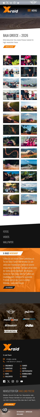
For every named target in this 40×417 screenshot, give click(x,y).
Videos (6, 237)
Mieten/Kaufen (27, 371)
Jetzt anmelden (9, 404)
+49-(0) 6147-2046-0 (14, 361)
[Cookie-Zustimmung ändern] (4, 409)
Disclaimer (20, 414)
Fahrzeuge (9, 368)
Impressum (29, 412)
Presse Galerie (9, 47)
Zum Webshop (9, 287)
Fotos (6, 231)
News (7, 374)
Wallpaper (8, 242)
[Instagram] (13, 381)
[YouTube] (22, 381)
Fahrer (24, 365)
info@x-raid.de (11, 359)
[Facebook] (4, 381)
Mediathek (8, 371)
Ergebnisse (9, 365)
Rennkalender (27, 374)
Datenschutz (20, 412)
